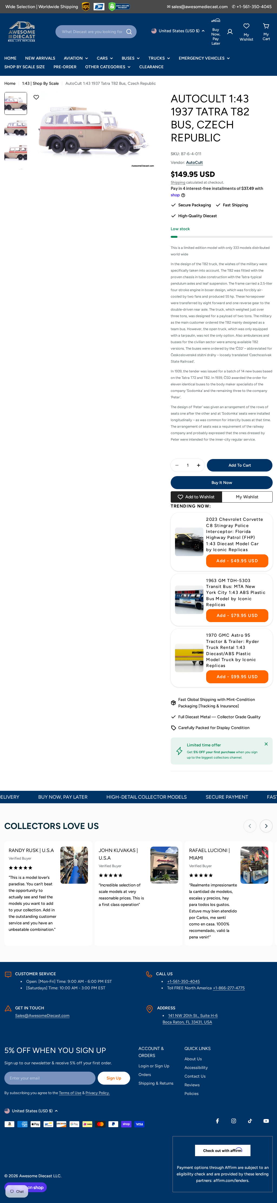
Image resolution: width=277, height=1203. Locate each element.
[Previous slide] (249, 826)
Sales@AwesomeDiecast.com (42, 1015)
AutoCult (194, 162)
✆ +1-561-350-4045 (252, 6)
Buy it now (222, 482)
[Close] (266, 744)
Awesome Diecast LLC (40, 1175)
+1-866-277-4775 (229, 988)
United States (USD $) (179, 30)
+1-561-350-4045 (183, 981)
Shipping (178, 182)
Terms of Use (70, 1093)
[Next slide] (266, 826)
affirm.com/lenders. (231, 1180)
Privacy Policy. (97, 1093)
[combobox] (96, 31)
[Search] (129, 31)
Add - (237, 560)
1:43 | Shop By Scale (40, 83)
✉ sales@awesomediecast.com (197, 6)
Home (9, 83)
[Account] (230, 32)
